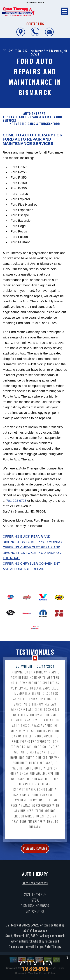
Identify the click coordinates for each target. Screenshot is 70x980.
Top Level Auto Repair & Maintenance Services (33, 118)
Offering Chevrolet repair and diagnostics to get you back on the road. (32, 553)
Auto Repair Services (35, 883)
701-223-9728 (12, 50)
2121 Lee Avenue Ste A (36, 50)
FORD (56, 124)
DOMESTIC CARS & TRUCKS (31, 124)
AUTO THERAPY (34, 113)
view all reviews (35, 848)
